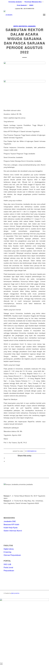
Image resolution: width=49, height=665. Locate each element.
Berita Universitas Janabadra (24, 26)
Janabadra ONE (10, 521)
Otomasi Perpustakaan (12, 555)
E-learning (7, 552)
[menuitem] (15, 1)
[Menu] (44, 14)
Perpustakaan (9, 570)
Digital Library (9, 549)
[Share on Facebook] (6, 458)
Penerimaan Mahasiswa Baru (33, 2)
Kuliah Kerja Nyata (10, 527)
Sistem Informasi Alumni (13, 530)
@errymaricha (15, 593)
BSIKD (31, 5)
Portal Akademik (22, 5)
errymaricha (31, 451)
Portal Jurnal (8, 567)
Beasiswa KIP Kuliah (11, 524)
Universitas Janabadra (15, 2)
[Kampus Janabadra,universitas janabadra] (20, 14)
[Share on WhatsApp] (6, 461)
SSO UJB (7, 564)
